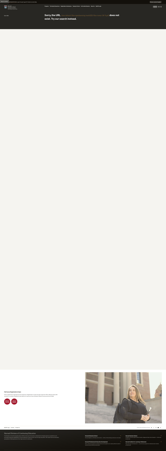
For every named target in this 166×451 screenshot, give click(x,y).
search (63, 18)
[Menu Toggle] (159, 7)
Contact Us (17, 427)
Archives (12, 427)
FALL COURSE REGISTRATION (10, 2)
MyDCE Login (7, 427)
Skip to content (4, 1)
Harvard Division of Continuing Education (20, 433)
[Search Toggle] (161, 7)
